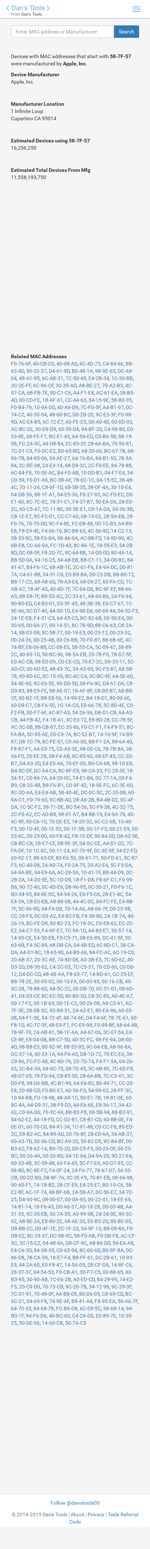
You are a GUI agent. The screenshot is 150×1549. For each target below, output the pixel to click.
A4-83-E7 (98, 930)
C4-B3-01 (44, 603)
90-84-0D (104, 836)
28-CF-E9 (67, 1185)
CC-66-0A (37, 545)
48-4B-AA (53, 974)
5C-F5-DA (121, 865)
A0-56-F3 (75, 1090)
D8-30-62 (37, 967)
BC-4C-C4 (76, 676)
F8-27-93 (90, 494)
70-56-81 (121, 444)
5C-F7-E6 (89, 1163)
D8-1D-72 (90, 1054)
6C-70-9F (82, 851)
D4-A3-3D (29, 763)
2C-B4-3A (29, 1069)
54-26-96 (82, 712)
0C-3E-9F (104, 851)
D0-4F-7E (45, 1228)
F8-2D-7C (52, 553)
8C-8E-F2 (36, 1170)
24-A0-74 (52, 865)
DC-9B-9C (61, 1236)
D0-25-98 (120, 909)
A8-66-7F (97, 909)
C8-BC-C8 (22, 843)
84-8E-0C (44, 894)
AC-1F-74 (36, 1192)
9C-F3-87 (105, 669)
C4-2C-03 (60, 967)
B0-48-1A (82, 371)
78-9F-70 (21, 1032)
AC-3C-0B (22, 727)
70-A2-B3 (112, 385)
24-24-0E (106, 1214)
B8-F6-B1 (53, 785)
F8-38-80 (92, 916)
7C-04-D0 (82, 589)
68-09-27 (90, 582)
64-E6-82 (84, 1083)
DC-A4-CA (45, 771)
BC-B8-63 (75, 531)
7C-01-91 (21, 1294)
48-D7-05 (21, 1076)
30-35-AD (66, 385)
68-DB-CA (60, 945)
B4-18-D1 (96, 698)
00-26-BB (67, 640)
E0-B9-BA (76, 574)
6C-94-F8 (21, 473)
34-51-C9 (53, 574)
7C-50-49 (76, 378)
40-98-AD (66, 364)
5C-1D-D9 (60, 880)
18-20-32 (82, 821)
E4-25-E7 (90, 1185)
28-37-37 (21, 1272)
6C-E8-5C (90, 1308)
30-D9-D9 (45, 429)
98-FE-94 (105, 1039)
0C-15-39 (52, 676)
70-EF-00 (76, 763)
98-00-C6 (90, 749)
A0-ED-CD (84, 1279)
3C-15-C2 (29, 1243)
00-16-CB (112, 981)
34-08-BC (114, 560)
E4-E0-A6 (53, 763)
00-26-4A (30, 1156)
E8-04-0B (36, 1039)
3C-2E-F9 (76, 1178)
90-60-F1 (21, 1185)
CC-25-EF (122, 974)
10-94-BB (21, 1098)
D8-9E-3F (67, 843)
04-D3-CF (29, 996)
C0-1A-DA (99, 509)
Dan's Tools (28, 7)
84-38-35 (44, 1250)
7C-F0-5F (90, 407)
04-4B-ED (84, 945)
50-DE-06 (29, 1323)
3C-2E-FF (21, 385)
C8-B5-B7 (105, 691)
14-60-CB (52, 1323)
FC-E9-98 (81, 1025)
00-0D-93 (121, 422)
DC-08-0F (29, 553)
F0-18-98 (44, 1098)
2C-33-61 (75, 596)
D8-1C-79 (29, 742)
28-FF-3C (121, 1090)
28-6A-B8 (90, 1076)
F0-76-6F (21, 364)
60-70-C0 (36, 1127)
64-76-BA (82, 458)
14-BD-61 (99, 974)
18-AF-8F (82, 691)
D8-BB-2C (22, 1228)
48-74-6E (73, 1018)
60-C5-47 (29, 509)
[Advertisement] (75, 271)
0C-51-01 (106, 989)
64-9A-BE (21, 872)
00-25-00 (37, 836)
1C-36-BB (122, 378)
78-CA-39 (37, 1257)
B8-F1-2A (99, 742)
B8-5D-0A (21, 560)
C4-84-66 (113, 364)
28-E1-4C (112, 894)
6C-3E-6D (122, 785)
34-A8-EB (67, 560)
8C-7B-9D (82, 625)
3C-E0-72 (76, 720)
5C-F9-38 (99, 807)
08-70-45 (76, 1069)
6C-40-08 (29, 865)
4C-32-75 (122, 807)
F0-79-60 (37, 800)
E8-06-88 (36, 647)
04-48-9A (53, 1243)
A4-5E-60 (122, 676)
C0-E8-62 (106, 923)
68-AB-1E (60, 567)
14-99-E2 (74, 698)
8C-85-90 (82, 756)
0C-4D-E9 (52, 887)
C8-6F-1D (52, 487)
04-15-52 (106, 480)
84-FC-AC (100, 952)
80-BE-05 (120, 1221)
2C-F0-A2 (21, 814)
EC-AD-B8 (45, 814)
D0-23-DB (100, 574)
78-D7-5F (121, 654)
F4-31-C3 (44, 618)
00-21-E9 (119, 829)
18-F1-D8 (83, 880)
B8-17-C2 (21, 582)
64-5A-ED (82, 436)
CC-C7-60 (68, 516)
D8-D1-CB (106, 712)
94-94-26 (67, 894)
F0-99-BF (104, 1025)
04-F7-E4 (114, 473)
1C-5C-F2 (30, 807)
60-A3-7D (21, 1141)
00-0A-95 (75, 1199)
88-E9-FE (37, 691)
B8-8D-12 (123, 574)
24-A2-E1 (82, 1010)
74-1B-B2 (44, 1185)
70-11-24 (29, 487)
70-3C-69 (53, 1112)
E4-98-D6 (82, 611)
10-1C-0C (36, 851)
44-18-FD (43, 1119)
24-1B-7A (114, 916)
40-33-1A (44, 1054)
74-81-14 (21, 1207)
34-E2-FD (126, 851)
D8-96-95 (75, 887)
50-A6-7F (128, 1301)
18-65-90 (53, 952)
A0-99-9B (83, 1214)
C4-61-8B (29, 574)
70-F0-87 (90, 640)
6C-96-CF (43, 385)
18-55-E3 (106, 545)
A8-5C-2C (60, 989)
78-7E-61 (118, 1018)
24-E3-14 (52, 465)
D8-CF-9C (76, 1243)
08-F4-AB (59, 756)
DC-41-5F (112, 938)
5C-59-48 (44, 1163)
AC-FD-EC (113, 494)
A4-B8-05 (66, 1294)
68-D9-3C (75, 465)
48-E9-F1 (59, 1025)
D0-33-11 (114, 662)
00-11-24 (59, 851)
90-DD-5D (67, 683)
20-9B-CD (29, 1090)
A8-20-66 (91, 451)
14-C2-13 (121, 531)
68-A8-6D (44, 582)
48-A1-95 (29, 378)
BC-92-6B (91, 618)
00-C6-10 (36, 821)
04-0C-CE (89, 843)
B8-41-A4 (81, 1301)
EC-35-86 (68, 727)
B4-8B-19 (91, 814)
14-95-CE (21, 938)
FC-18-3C (83, 923)
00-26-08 (89, 1003)
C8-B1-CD (90, 1119)
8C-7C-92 (36, 502)
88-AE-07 (59, 691)
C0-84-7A (36, 778)
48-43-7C (60, 669)
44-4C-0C (83, 901)
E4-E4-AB (45, 792)
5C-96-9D (28, 909)
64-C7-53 (29, 930)
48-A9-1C (67, 1098)
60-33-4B (21, 1163)
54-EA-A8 (123, 1243)
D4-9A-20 (98, 1156)
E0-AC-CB (22, 662)
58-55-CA (82, 647)
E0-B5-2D (97, 1221)
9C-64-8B (75, 553)
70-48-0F (44, 1294)
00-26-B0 (53, 1156)
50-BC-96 (52, 654)
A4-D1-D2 (113, 843)
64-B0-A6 (76, 952)
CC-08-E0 (59, 647)
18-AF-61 (52, 400)
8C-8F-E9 (68, 771)
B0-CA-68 (99, 763)
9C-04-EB (96, 1047)
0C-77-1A (106, 778)
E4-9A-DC (106, 567)
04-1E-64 (76, 1156)
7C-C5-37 (83, 967)
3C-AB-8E (99, 1069)
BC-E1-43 (59, 436)
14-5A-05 (74, 1265)
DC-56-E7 (106, 1192)
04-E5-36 (67, 494)
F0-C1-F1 (91, 727)
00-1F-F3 (97, 829)
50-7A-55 (60, 1214)
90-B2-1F (29, 698)
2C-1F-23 (68, 1228)
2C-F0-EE (98, 465)
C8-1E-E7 (21, 516)
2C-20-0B (115, 792)
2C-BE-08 (29, 465)
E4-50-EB (44, 938)
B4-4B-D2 (107, 800)
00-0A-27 (36, 625)
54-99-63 (98, 1090)
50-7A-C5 (75, 1323)
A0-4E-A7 (122, 996)
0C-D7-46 (36, 611)
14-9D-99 (113, 538)
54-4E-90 (21, 683)
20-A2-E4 (97, 865)
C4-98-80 (114, 429)
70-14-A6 (74, 909)
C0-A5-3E (67, 749)
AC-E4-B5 (29, 422)
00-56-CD (44, 1141)
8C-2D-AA (22, 792)
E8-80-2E (52, 1221)
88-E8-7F (29, 596)
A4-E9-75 (43, 749)
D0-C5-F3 (82, 1148)
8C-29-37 (37, 1236)
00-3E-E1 (76, 509)
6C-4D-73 (89, 364)
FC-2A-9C (29, 444)
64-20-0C (60, 778)
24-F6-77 (82, 1170)
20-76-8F (76, 1134)
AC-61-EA (107, 393)
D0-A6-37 (66, 1207)
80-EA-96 (105, 1010)
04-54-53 (43, 1272)
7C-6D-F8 (122, 1069)
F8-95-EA (105, 1301)
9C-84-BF (113, 1141)
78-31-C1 (60, 502)
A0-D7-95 (112, 1163)
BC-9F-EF (105, 589)
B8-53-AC (52, 596)
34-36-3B (122, 509)
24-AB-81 (44, 1032)
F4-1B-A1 (53, 720)
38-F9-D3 (60, 1105)
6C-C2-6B (105, 821)
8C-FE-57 (52, 742)
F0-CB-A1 (67, 1272)
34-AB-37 (121, 1134)
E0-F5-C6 (89, 894)
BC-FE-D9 (37, 923)
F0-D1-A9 (37, 480)
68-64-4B (127, 1025)
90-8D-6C (29, 676)
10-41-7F (90, 872)
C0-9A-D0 (29, 1112)
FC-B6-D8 (67, 1308)
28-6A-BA (98, 444)
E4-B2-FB (68, 916)
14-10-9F (107, 734)
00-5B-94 (99, 1112)
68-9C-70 (53, 1069)
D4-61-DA (113, 683)
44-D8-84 (53, 444)
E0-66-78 (91, 705)
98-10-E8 (122, 763)
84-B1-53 (105, 458)
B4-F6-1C (36, 567)
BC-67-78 (114, 451)
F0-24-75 (75, 865)
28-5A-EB (114, 516)
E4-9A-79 (114, 814)
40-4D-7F (60, 589)
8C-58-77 (52, 633)
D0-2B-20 (83, 414)
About (77, 1514)
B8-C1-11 (91, 560)
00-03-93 (89, 981)
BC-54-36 (76, 807)
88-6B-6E (112, 640)
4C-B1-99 (60, 1083)
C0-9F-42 (76, 785)
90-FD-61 (111, 858)
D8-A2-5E (127, 836)
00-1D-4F (29, 829)
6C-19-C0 (123, 952)
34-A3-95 (82, 669)
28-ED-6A (98, 1134)
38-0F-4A (98, 487)
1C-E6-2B (60, 1279)
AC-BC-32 (22, 429)
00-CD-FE (29, 400)
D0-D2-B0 (30, 1178)
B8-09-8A (114, 1228)
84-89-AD (53, 1134)
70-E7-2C (92, 662)
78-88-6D (37, 989)
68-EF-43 (105, 756)
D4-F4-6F (96, 1018)
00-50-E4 (114, 618)
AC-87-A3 (59, 712)
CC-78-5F (122, 720)
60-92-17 (21, 858)
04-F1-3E (29, 1018)
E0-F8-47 (52, 1265)
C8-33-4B (29, 785)
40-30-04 (37, 414)
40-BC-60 (59, 1316)
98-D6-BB (37, 1083)
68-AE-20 (74, 1221)
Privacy (96, 1514)
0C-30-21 (98, 887)
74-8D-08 (68, 960)
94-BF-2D (91, 429)
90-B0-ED (21, 603)
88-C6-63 (105, 625)
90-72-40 (29, 887)
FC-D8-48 (82, 524)
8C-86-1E (84, 545)
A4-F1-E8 (83, 393)
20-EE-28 (36, 756)
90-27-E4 (121, 1156)
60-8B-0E (113, 1119)
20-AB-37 (21, 960)
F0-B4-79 (21, 407)
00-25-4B (43, 640)
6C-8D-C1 (107, 945)
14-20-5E (37, 880)
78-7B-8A (113, 749)
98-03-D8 (29, 633)
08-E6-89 (90, 938)
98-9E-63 (105, 371)
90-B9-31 (60, 1010)
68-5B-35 (75, 487)
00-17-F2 (21, 1003)
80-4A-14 (121, 553)
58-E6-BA (44, 538)
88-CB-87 (45, 727)
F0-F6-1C (121, 887)
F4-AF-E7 (52, 930)
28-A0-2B (83, 800)
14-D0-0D (98, 553)
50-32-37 (36, 371)
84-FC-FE (106, 901)
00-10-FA (66, 981)
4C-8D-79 (60, 1061)
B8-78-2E (21, 981)
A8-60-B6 (98, 596)
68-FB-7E (37, 393)
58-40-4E (68, 792)
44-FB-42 (30, 720)
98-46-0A (67, 538)
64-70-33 (21, 1308)
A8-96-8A (120, 1047)
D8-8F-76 (53, 1178)
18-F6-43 (43, 1207)
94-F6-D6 (36, 1316)
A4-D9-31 (37, 1105)
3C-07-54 (113, 1032)
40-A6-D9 (67, 407)
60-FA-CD (113, 582)
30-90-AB (37, 1279)
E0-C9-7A (60, 734)
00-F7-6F (36, 712)
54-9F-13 (91, 1228)
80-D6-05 (89, 1294)
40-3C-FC (82, 1039)
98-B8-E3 (29, 1047)
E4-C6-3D (21, 1250)
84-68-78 (43, 1308)
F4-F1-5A (106, 1061)
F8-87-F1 (21, 749)
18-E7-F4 (60, 1257)
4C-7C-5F (36, 1025)
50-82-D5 (90, 1141)
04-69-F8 (37, 1301)
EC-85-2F (76, 444)
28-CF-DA (98, 1265)
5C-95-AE (37, 734)
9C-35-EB (36, 1214)
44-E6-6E (83, 1105)
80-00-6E (120, 698)
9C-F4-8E (59, 524)
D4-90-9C (29, 1199)
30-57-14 (121, 930)
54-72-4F (51, 1018)
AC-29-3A (68, 872)
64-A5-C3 (67, 618)
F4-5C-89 (37, 945)
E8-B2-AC (30, 1134)
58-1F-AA (67, 1032)
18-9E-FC (99, 785)
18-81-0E (113, 1098)
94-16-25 (45, 560)
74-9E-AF (59, 1301)
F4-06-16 (52, 531)
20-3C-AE (44, 960)
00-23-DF (105, 1148)
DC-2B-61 (106, 1257)
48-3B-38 (90, 603)
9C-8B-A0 (60, 800)
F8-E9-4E (29, 531)
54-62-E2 (21, 1119)
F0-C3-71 (67, 938)
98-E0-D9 (45, 662)
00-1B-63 (43, 1003)
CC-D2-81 (67, 1119)
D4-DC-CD (30, 974)
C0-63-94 (66, 1250)
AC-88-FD (90, 538)
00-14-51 (59, 625)
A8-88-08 (60, 901)
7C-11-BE (52, 509)
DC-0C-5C (92, 792)
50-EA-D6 (106, 502)
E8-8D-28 (99, 720)
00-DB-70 (83, 989)
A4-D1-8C (30, 952)
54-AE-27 (59, 458)
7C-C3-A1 (114, 1076)
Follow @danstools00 (75, 1503)
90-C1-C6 (60, 393)
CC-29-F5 (21, 916)
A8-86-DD (99, 1243)
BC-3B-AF (60, 480)
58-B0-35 (121, 400)
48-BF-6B (59, 1192)
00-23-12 (97, 633)
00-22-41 (98, 1199)
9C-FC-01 (44, 516)
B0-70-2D (59, 1148)
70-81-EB (99, 1178)
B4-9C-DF (21, 771)
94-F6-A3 (67, 1054)
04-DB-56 (21, 494)
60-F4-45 (67, 1163)
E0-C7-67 (113, 603)
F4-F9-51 (114, 727)
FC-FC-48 (37, 1061)
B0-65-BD (68, 451)
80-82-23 (60, 923)
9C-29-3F (121, 1287)
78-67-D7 (104, 1170)
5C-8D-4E (114, 705)
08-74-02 (91, 516)
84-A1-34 (59, 1127)
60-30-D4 (68, 429)
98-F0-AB (84, 1236)
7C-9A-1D (75, 930)
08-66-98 (122, 1178)
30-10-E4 (121, 487)
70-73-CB (52, 1287)
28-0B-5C (36, 1010)
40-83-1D (29, 654)
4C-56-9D (98, 531)
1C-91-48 (82, 1127)
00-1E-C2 (66, 1003)
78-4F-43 (37, 589)
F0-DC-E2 (45, 451)
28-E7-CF (45, 843)
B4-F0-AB (68, 473)
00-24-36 (21, 640)
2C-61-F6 (83, 567)
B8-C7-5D (59, 1039)
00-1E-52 (51, 829)
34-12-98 (99, 1287)
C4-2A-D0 (83, 1316)
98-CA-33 (91, 771)
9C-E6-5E (43, 683)
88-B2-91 (122, 1112)
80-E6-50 (66, 858)
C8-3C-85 (98, 996)
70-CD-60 (106, 967)
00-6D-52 (37, 669)
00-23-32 (120, 633)
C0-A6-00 (75, 742)
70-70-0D (36, 524)
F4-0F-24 (59, 1170)
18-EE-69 (120, 1199)
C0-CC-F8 (106, 1127)
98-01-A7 (68, 814)
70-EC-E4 (113, 1054)
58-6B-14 (113, 1308)
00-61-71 (88, 858)
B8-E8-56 (51, 698)
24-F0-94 (121, 596)
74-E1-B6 (82, 778)
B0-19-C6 (112, 1185)
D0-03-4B (112, 1207)
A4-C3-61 (112, 1003)
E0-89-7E (106, 1316)
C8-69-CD (112, 1294)
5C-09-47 (105, 647)
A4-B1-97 (113, 407)
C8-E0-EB (37, 901)
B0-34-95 (21, 894)
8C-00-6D (89, 1250)
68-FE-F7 (36, 436)
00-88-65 (113, 1272)
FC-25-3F (114, 771)
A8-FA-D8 (51, 909)
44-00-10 (60, 611)
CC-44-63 (75, 400)
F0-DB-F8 (107, 1236)
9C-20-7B (76, 1287)
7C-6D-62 (114, 960)
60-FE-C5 (76, 422)
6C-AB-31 (52, 378)
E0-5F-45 (67, 603)
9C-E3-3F (106, 414)
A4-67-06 (90, 1032)
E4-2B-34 (98, 378)
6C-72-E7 (53, 422)
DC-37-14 (21, 1054)
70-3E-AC (44, 473)
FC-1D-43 (60, 545)
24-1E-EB (21, 618)
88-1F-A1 (44, 494)
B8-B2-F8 (76, 1112)
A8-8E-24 (29, 1221)
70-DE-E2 (59, 821)
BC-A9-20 (67, 1141)
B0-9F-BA (113, 1250)
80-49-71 (106, 1083)
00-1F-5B (74, 829)
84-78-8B (121, 465)
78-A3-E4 (67, 582)
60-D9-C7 (21, 705)
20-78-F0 (98, 654)
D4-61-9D (59, 371)
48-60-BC (59, 414)
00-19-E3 (75, 633)
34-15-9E (98, 400)
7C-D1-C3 (21, 451)
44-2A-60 (29, 1265)
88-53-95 (74, 1047)
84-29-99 (107, 1279)
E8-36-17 (106, 1105)
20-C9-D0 (29, 1287)
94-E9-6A (44, 872)
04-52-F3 (128, 611)
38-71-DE (53, 807)
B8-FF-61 (82, 1257)
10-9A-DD (44, 407)
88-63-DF (43, 858)
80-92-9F (52, 1047)
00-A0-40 (98, 422)
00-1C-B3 (105, 524)
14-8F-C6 (121, 1265)
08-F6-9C (90, 683)
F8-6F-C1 (106, 880)
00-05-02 (44, 981)
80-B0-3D (75, 996)
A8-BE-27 (89, 385)
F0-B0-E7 (52, 1090)
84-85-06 (37, 458)
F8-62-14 (37, 1148)
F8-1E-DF (82, 836)
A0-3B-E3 (91, 960)
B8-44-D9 (113, 872)
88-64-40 (122, 742)
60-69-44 (105, 611)
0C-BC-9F (99, 676)
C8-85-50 (67, 1076)
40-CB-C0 (43, 364)
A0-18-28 (89, 1207)
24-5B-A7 (82, 1192)
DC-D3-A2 (45, 916)
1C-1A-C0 (68, 705)
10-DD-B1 (91, 473)
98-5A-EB (75, 654)
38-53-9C (21, 538)
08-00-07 (52, 1199)
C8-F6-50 (44, 705)
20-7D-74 (83, 1061)
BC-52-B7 (84, 734)
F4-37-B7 (82, 502)
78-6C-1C (83, 480)
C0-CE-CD (68, 662)
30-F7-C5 (90, 1272)
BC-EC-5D (52, 996)
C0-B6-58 (105, 436)
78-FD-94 (44, 1076)
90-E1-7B (90, 1098)
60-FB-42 (59, 836)
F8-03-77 (77, 974)
